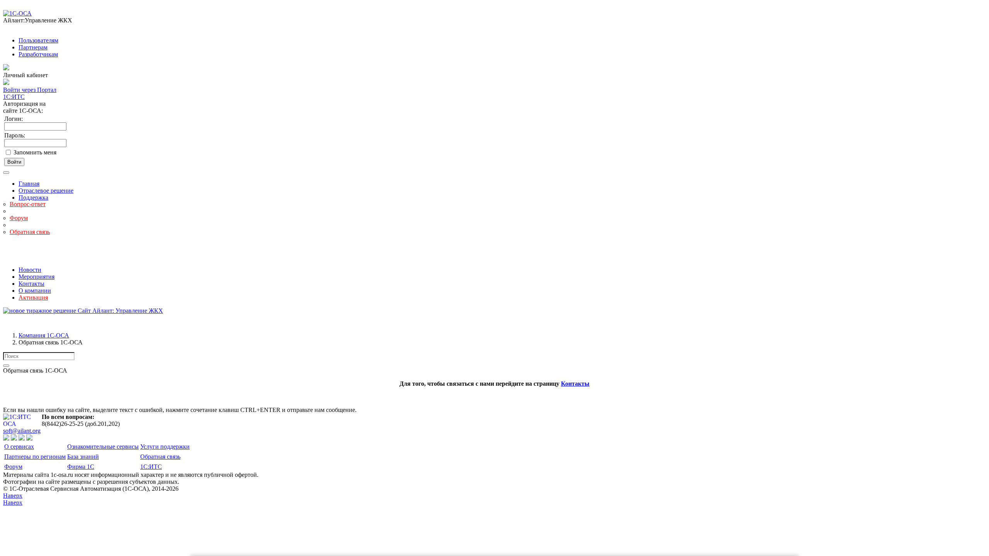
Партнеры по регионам (35, 456)
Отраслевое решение (46, 190)
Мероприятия (36, 276)
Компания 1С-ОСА (44, 335)
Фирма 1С (80, 466)
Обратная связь (30, 232)
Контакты (31, 283)
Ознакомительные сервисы (103, 446)
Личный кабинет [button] (25, 75)
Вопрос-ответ (28, 204)
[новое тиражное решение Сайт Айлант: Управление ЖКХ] (83, 310)
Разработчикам (38, 54)
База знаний (83, 456)
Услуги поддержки (165, 446)
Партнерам (33, 47)
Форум (19, 218)
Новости (30, 269)
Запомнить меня (35, 152)
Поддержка (33, 197)
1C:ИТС (151, 466)
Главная (29, 183)
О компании (35, 290)
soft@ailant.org (22, 430)
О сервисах (19, 446)
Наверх (12, 495)
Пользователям (38, 40)
